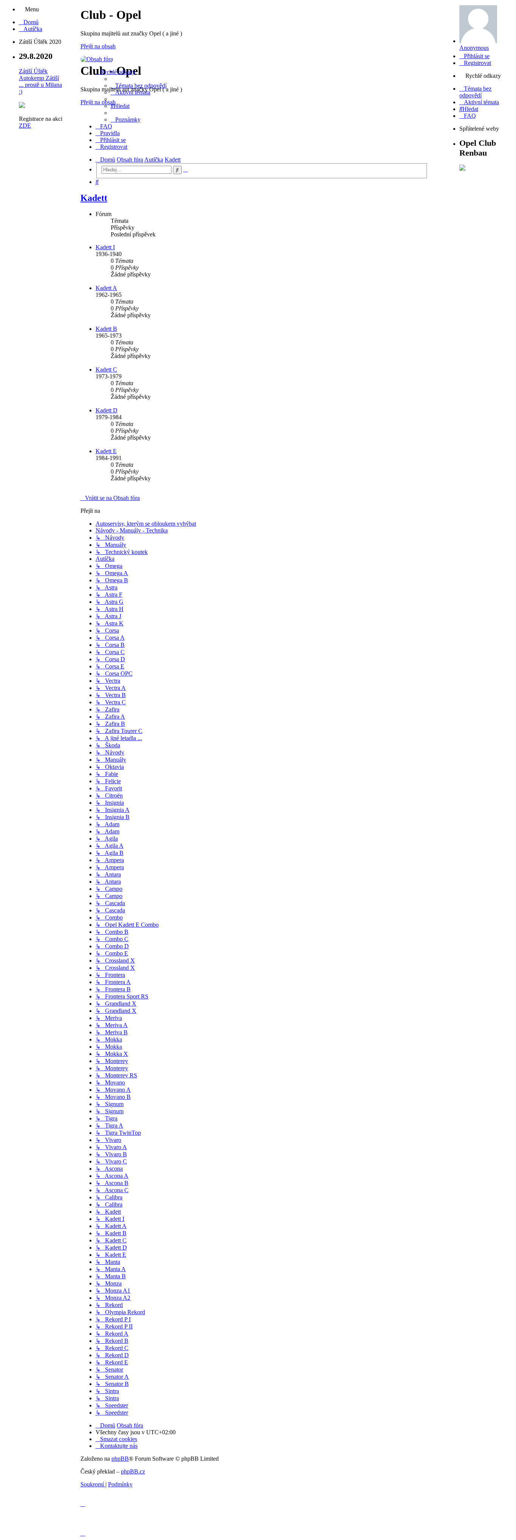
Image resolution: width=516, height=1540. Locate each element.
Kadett (93, 198)
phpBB (120, 1458)
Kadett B (106, 329)
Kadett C (106, 369)
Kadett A (106, 288)
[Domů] (96, 59)
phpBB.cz (133, 1471)
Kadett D (106, 410)
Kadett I (105, 247)
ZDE (25, 125)
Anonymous (474, 48)
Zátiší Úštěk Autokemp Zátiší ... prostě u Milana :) (40, 81)
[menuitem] (29, 22)
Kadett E (106, 451)
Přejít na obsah (98, 46)
